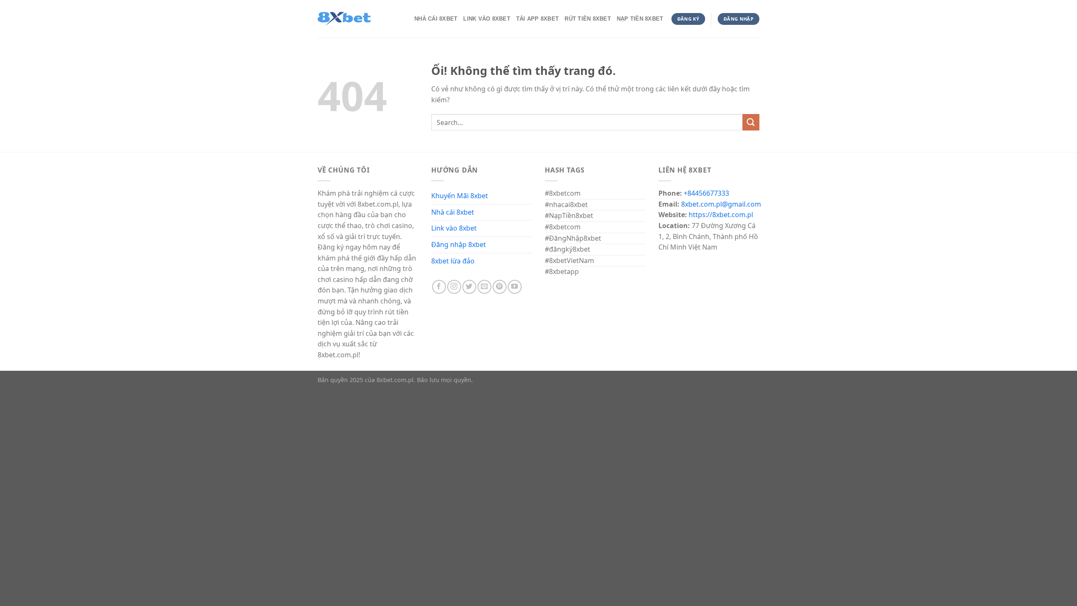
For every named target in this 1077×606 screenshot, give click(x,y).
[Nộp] (751, 122)
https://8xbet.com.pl (721, 214)
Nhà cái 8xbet (452, 212)
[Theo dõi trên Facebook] (439, 287)
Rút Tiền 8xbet (588, 19)
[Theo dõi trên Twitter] (469, 287)
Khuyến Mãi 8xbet (459, 195)
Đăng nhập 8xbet (458, 244)
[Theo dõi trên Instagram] (454, 287)
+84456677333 (706, 193)
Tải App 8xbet (537, 19)
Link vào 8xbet (454, 228)
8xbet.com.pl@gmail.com (721, 204)
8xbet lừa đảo (453, 261)
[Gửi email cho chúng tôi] (484, 287)
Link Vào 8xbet (486, 19)
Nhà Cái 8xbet (435, 19)
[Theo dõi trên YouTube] (515, 287)
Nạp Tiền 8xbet (640, 19)
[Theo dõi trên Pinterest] (500, 287)
